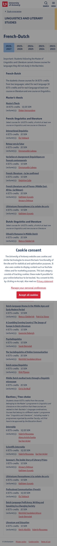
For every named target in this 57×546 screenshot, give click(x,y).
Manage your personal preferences (28, 287)
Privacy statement (45, 281)
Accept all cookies (28, 295)
